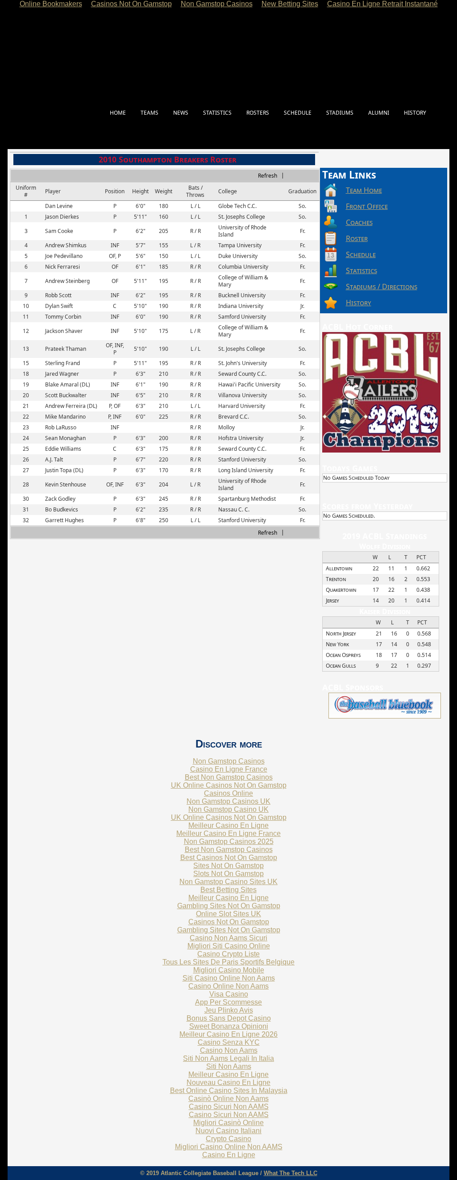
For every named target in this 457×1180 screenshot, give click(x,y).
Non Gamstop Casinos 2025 (229, 841)
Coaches (359, 222)
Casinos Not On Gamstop (228, 922)
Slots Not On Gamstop (228, 873)
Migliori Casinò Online (228, 1122)
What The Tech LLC (290, 1173)
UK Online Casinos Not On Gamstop (229, 785)
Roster (357, 238)
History (358, 302)
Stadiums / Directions (381, 286)
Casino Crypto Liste (228, 954)
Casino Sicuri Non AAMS (229, 1106)
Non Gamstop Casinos (229, 761)
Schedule (361, 254)
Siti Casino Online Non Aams (229, 978)
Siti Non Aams (228, 1066)
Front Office (367, 206)
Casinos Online (228, 793)
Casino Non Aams (229, 1050)
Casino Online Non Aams (228, 986)
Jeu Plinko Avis (228, 1010)
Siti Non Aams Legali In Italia (228, 1058)
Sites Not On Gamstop (228, 865)
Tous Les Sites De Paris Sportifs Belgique (228, 962)
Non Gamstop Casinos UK (228, 801)
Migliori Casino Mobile (228, 970)
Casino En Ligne (228, 1155)
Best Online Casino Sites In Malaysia (228, 1090)
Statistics (361, 270)
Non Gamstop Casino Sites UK (228, 881)
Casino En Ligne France (228, 769)
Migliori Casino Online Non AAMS (229, 1147)
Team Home (364, 190)
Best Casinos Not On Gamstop (228, 857)
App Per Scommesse (228, 1002)
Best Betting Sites (228, 889)
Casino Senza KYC (229, 1042)
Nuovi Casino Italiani (228, 1130)
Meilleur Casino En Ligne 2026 (228, 1034)
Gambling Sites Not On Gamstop (228, 906)
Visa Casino (228, 994)
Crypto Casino (228, 1139)
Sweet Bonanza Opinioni (228, 1026)
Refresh (267, 175)
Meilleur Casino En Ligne (228, 825)
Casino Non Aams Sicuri (228, 938)
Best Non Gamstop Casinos (229, 777)
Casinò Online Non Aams (228, 1098)
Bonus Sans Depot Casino (229, 1018)
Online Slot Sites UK (228, 914)
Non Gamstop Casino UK (228, 809)
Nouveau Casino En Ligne (228, 1082)
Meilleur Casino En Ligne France (228, 833)
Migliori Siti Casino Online (228, 946)
